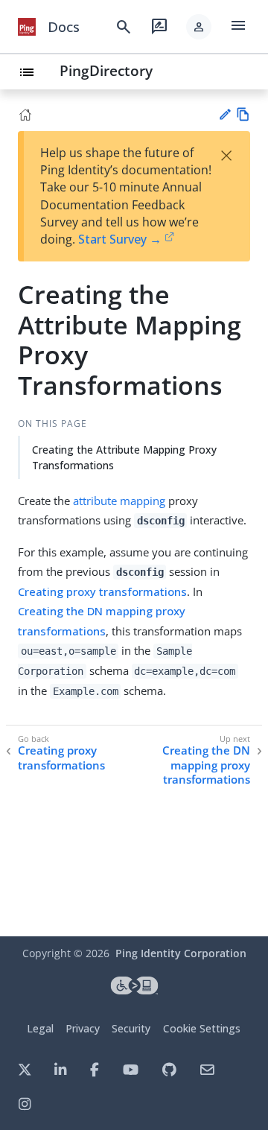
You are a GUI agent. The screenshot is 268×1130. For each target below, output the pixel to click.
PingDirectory (106, 70)
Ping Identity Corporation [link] (180, 953)
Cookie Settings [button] (201, 1028)
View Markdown (243, 114)
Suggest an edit (224, 114)
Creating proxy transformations (102, 591)
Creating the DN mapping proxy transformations (206, 765)
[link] (27, 27)
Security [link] (131, 1028)
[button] (198, 26)
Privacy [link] (83, 1028)
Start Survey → (120, 239)
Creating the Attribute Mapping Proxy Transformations (124, 457)
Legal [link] (40, 1028)
